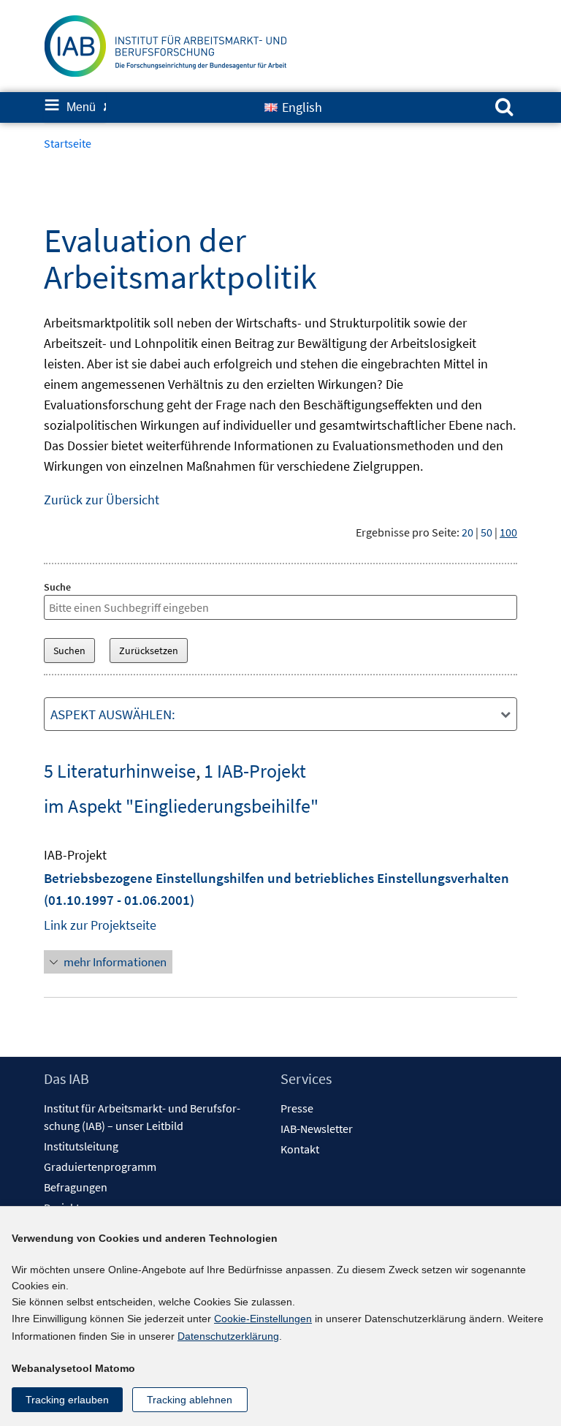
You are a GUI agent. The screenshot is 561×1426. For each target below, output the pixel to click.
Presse (296, 1108)
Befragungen (75, 1187)
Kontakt (299, 1149)
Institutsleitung (81, 1146)
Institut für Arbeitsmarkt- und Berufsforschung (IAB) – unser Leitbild (142, 1117)
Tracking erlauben (67, 1400)
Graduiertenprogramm (100, 1166)
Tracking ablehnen (189, 1400)
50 (486, 532)
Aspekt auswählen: (112, 714)
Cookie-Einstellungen (263, 1318)
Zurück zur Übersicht (101, 499)
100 (508, 532)
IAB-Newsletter (316, 1128)
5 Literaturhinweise (120, 771)
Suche (57, 586)
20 (467, 532)
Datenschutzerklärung (228, 1336)
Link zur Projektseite (100, 925)
